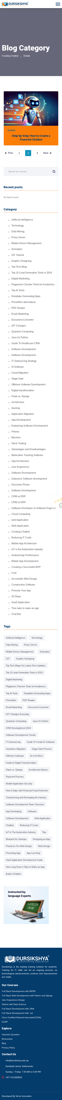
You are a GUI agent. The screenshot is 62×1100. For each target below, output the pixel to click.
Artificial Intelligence (22, 219)
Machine (16, 437)
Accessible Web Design (24, 578)
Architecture (17, 402)
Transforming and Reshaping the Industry (26, 797)
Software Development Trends (21, 735)
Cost (13, 573)
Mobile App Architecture (24, 543)
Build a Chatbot (13, 874)
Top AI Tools (17, 290)
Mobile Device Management (26, 243)
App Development (21, 420)
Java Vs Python (19, 337)
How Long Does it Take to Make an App (25, 867)
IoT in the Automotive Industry (27, 549)
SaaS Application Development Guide (24, 860)
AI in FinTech (36, 756)
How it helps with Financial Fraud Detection (27, 790)
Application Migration (22, 414)
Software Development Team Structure (25, 804)
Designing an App (41, 839)
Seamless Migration (15, 749)
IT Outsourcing (13, 742)
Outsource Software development (29, 478)
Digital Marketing (20, 278)
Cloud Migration (19, 372)
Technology (17, 225)
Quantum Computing (22, 331)
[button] (58, 4)
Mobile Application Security (19, 783)
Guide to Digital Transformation (21, 762)
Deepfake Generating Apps (25, 296)
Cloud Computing (20, 514)
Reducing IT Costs (21, 537)
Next (45, 153)
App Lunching (33, 853)
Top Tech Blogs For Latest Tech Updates (25, 665)
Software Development (23, 349)
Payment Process (15, 776)
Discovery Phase (20, 484)
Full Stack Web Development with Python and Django (27, 995)
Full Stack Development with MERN (19, 991)
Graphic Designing (21, 261)
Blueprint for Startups (16, 839)
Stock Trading (18, 443)
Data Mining (17, 231)
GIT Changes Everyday (17, 714)
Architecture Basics (38, 769)
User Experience (20, 467)
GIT (8, 658)
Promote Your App (21, 590)
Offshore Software (15, 756)
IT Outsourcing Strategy (24, 361)
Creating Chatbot (10, 55)
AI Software (17, 367)
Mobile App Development (24, 561)
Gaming (15, 408)
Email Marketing (20, 314)
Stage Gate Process (42, 749)
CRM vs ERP (18, 496)
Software (32, 811)
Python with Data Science (14, 1004)
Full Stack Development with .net (17, 1013)
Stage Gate (17, 378)
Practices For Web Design (19, 846)
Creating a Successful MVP (26, 567)
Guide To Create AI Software (41, 742)
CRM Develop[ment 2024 (18, 728)
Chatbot (11, 130)
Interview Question (11, 1034)
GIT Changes (18, 325)
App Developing (13, 811)
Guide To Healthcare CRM (25, 343)
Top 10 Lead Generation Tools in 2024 (31, 272)
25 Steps (16, 596)
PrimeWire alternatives (23, 302)
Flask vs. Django (20, 396)
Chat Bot (16, 614)
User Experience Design (13, 1000)
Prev (10, 153)
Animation (16, 249)
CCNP (5, 1022)
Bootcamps (7, 1039)
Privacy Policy (8, 1047)
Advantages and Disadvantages (28, 449)
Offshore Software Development (28, 384)
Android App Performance (25, 555)
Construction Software (23, 584)
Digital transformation (22, 390)
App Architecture (20, 461)
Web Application (20, 525)
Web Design (44, 846)
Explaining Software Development (29, 425)
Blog (4, 1043)
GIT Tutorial (17, 255)
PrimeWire (11, 700)
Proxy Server (18, 237)
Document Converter (22, 319)
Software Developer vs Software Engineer (33, 508)
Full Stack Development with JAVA (18, 1008)
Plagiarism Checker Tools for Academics (32, 284)
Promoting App (13, 853)
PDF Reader (18, 308)
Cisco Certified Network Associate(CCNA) (21, 1017)
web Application (19, 520)
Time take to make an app (25, 608)
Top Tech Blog (19, 266)
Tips (44, 832)
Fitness (15, 431)
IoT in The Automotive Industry (21, 832)
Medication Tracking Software (27, 455)
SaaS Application (20, 602)
